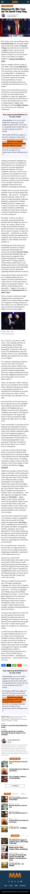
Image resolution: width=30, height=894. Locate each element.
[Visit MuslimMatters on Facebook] (9, 881)
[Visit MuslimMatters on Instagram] (18, 881)
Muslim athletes (16, 719)
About (5, 885)
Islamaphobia (10, 718)
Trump (16, 720)
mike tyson (19, 718)
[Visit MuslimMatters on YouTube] (21, 881)
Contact (11, 885)
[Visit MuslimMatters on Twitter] (12, 881)
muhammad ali (6, 719)
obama (4, 720)
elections (23, 716)
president (10, 720)
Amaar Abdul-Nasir (12, 16)
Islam (3, 718)
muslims (24, 719)
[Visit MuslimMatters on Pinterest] (15, 881)
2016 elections (15, 716)
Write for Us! (23, 885)
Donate (16, 885)
